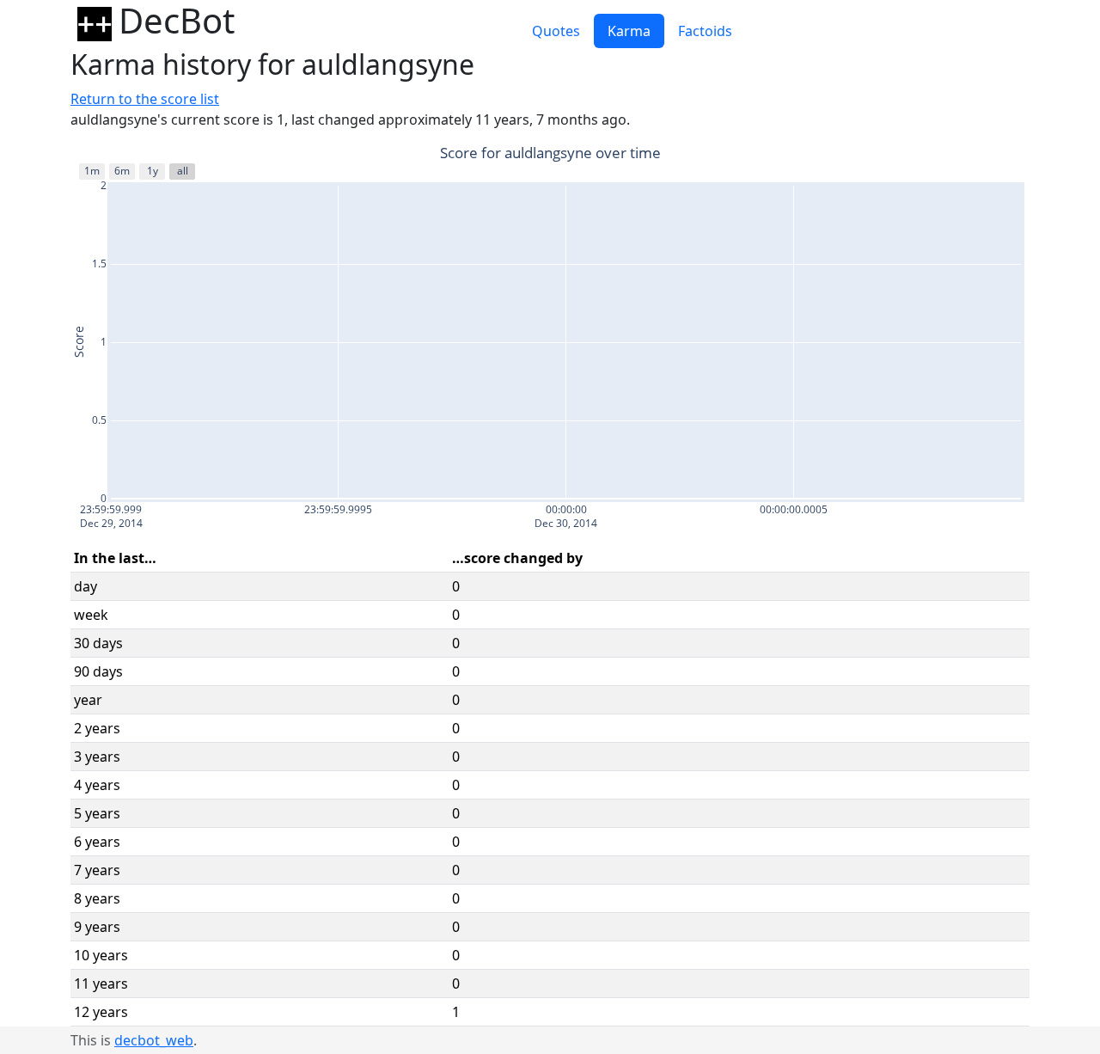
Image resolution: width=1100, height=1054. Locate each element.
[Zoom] (907, 154)
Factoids (705, 30)
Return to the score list (144, 98)
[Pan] (928, 154)
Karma (629, 30)
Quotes (556, 30)
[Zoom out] (976, 154)
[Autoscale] (997, 154)
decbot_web (153, 1040)
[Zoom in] (955, 154)
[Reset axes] (1017, 154)
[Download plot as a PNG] (880, 154)
